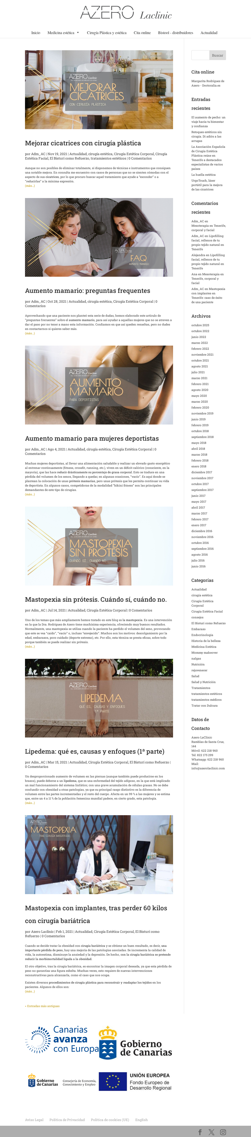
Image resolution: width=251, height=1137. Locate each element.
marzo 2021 (199, 378)
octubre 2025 (200, 325)
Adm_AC (38, 153)
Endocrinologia (202, 635)
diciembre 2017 (201, 472)
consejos (197, 617)
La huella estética (203, 174)
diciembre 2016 (201, 531)
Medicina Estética (203, 647)
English (141, 1119)
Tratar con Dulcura (204, 705)
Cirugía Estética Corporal (134, 153)
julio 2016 (198, 560)
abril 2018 (198, 448)
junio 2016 (198, 566)
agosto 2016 (199, 554)
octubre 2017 (200, 484)
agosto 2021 (199, 366)
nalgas (196, 658)
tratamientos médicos (206, 699)
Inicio (35, 32)
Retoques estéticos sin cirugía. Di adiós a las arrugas (206, 136)
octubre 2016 (200, 543)
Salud (195, 676)
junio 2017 (198, 496)
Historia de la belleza (206, 641)
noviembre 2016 (202, 537)
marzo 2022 (199, 343)
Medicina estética (61, 32)
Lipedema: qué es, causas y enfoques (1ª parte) (94, 751)
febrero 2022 (200, 348)
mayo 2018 (198, 443)
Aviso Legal (34, 1119)
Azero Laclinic (42, 931)
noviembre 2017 (202, 478)
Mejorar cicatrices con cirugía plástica (83, 143)
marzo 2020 (199, 401)
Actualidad (209, 32)
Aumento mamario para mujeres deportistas (92, 438)
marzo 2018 (199, 454)
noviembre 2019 (202, 413)
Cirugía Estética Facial (207, 611)
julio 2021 (198, 372)
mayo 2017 (198, 501)
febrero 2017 (200, 519)
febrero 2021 (200, 384)
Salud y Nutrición (203, 682)
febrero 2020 (200, 407)
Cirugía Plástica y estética (106, 32)
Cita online (142, 32)
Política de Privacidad (67, 1119)
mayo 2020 (199, 396)
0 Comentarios (140, 158)
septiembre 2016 (202, 548)
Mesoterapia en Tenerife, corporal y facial (207, 278)
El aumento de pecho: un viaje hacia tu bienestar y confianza (208, 121)
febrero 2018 (200, 460)
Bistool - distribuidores (175, 32)
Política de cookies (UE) (110, 1119)
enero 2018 (198, 466)
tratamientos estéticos (108, 158)
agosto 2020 (199, 390)
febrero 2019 (200, 425)
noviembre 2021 (202, 354)
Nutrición (198, 664)
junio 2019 (198, 419)
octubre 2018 (200, 431)
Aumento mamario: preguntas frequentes (87, 290)
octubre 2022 (200, 331)
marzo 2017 (199, 513)
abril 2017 (198, 507)
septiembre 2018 (202, 437)
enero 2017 (198, 525)
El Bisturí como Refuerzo (69, 158)
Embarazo (198, 629)
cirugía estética (100, 153)
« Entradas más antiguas (42, 1006)
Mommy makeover (204, 652)
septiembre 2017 (202, 490)
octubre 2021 (200, 360)
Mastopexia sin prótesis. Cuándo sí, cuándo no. (96, 599)
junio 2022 (198, 337)
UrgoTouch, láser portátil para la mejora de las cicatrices (207, 184)
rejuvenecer (199, 670)
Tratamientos (200, 688)
